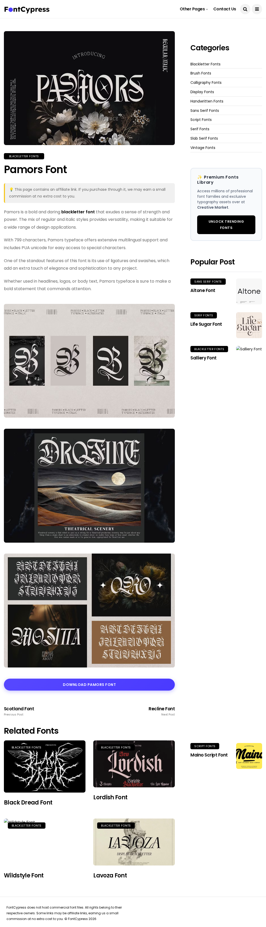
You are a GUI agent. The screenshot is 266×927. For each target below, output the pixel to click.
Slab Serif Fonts (204, 138)
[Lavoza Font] (134, 842)
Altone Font (202, 290)
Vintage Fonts (202, 148)
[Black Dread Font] (44, 766)
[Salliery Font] (249, 540)
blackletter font (78, 212)
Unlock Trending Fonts (226, 224)
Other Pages (192, 9)
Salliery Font (203, 358)
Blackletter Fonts (24, 156)
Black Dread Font (28, 803)
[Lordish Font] (134, 763)
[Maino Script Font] (249, 756)
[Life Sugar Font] (249, 325)
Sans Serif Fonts (204, 110)
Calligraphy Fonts (206, 82)
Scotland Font (19, 711)
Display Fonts (202, 92)
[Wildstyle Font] (44, 842)
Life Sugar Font (206, 324)
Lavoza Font (110, 875)
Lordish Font (110, 797)
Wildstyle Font (24, 875)
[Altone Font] (249, 291)
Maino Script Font (209, 755)
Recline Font (162, 711)
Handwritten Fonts (206, 101)
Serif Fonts (199, 129)
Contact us (224, 9)
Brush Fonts (200, 73)
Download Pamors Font (89, 684)
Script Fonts (201, 120)
